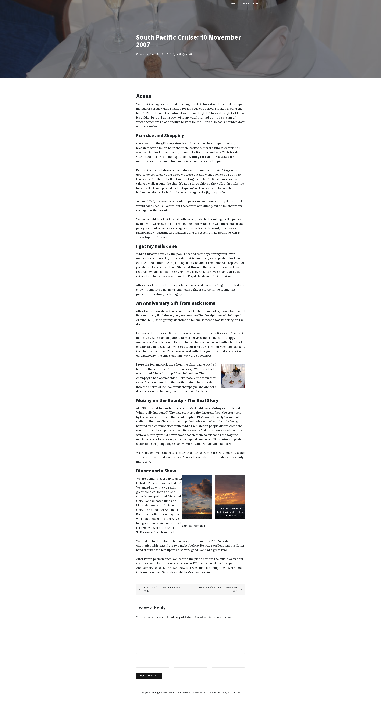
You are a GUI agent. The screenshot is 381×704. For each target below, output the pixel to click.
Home (232, 3)
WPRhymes (234, 692)
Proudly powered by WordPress (190, 692)
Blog (270, 3)
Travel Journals (251, 3)
